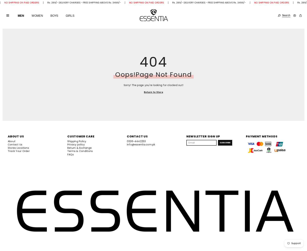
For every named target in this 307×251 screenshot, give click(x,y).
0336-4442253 (136, 141)
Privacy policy (76, 144)
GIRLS (70, 15)
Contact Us (15, 144)
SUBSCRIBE (225, 142)
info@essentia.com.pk (141, 144)
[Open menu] (7, 15)
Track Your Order (19, 151)
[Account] (294, 15)
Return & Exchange (79, 148)
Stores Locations (18, 148)
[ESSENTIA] (153, 15)
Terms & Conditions (80, 151)
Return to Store (153, 92)
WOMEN (37, 15)
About (11, 141)
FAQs (70, 154)
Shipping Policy (76, 141)
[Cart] (300, 15)
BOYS (54, 15)
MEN (21, 15)
